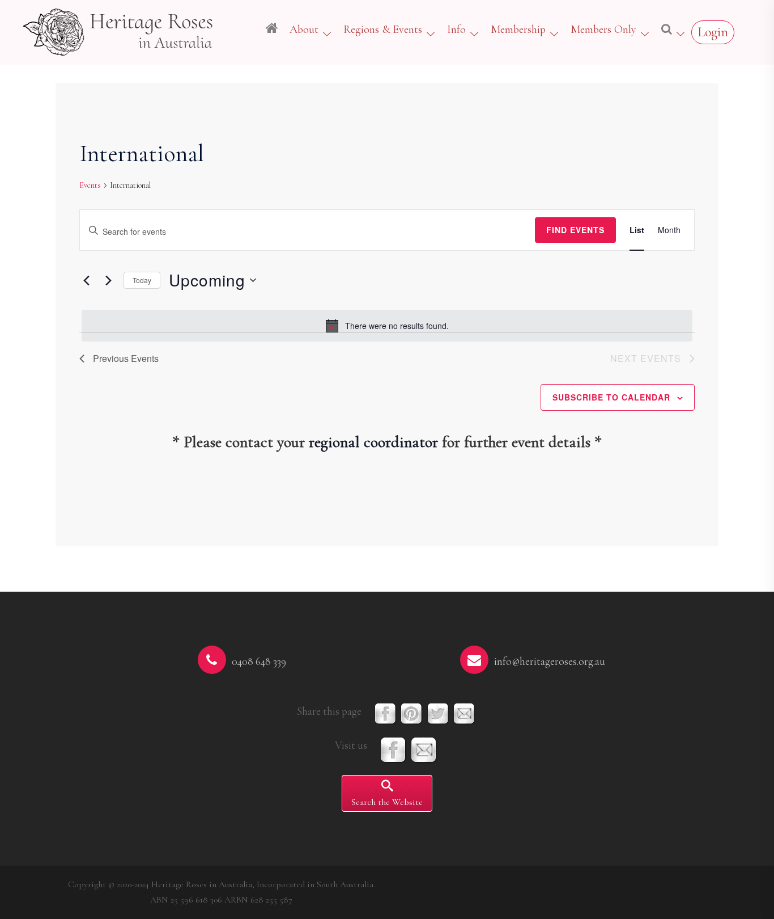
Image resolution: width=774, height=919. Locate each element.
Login (713, 32)
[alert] (387, 326)
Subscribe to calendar (611, 397)
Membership (518, 29)
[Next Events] (108, 280)
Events (90, 185)
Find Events (575, 229)
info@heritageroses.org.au (549, 661)
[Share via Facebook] (385, 712)
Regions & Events (382, 29)
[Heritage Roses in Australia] (119, 30)
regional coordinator (373, 442)
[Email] (423, 748)
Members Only (603, 29)
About (304, 29)
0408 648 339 (259, 661)
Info (456, 29)
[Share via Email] (464, 712)
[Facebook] (393, 748)
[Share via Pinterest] (411, 712)
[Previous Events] (86, 280)
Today (142, 280)
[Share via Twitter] (438, 712)
